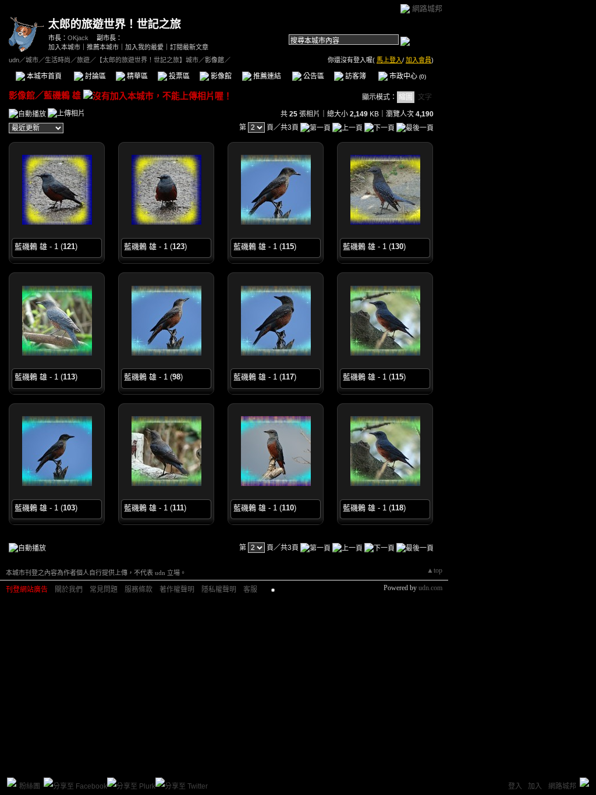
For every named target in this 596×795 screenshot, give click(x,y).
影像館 (220, 76)
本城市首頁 (43, 76)
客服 (250, 589)
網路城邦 (427, 8)
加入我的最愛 (144, 47)
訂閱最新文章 (189, 47)
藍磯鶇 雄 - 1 (36, 246)
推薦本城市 (103, 47)
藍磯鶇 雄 (62, 95)
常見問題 (104, 589)
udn (14, 59)
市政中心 (407, 76)
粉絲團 (29, 786)
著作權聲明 (176, 589)
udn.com (430, 588)
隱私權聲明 (218, 589)
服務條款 (138, 589)
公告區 (312, 76)
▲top (434, 570)
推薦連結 (266, 76)
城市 (32, 59)
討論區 (94, 76)
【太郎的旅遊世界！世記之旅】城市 (147, 59)
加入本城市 (64, 47)
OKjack (78, 37)
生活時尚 (57, 59)
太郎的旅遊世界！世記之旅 (114, 24)
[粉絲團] (11, 782)
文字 (425, 97)
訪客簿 (354, 76)
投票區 (178, 76)
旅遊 (83, 59)
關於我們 (69, 589)
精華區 (136, 76)
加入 (535, 786)
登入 (515, 786)
